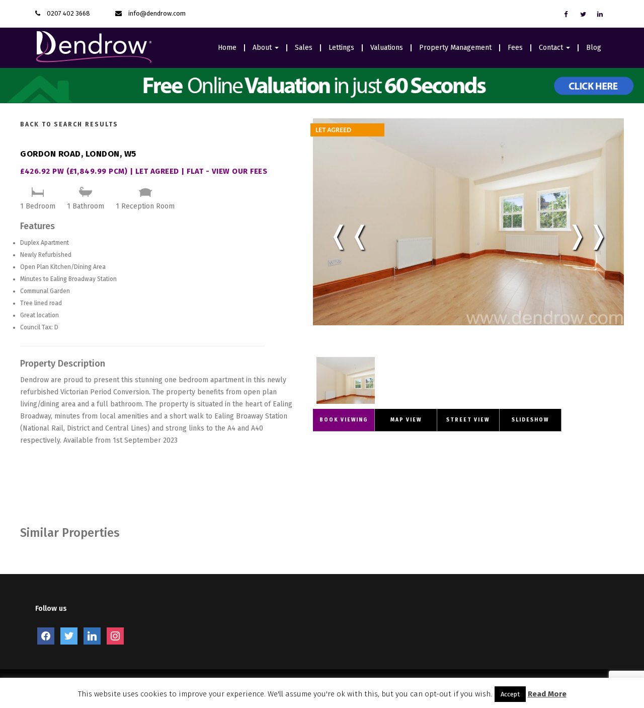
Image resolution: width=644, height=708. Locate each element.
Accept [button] (510, 694)
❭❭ (588, 235)
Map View (406, 420)
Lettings (341, 47)
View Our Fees (240, 171)
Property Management (455, 47)
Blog (593, 47)
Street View (468, 420)
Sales (303, 47)
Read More (547, 693)
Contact (552, 47)
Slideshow (530, 420)
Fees (515, 47)
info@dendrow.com (157, 13)
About (263, 47)
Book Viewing (343, 420)
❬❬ (349, 235)
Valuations (386, 47)
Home (227, 47)
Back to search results (69, 124)
